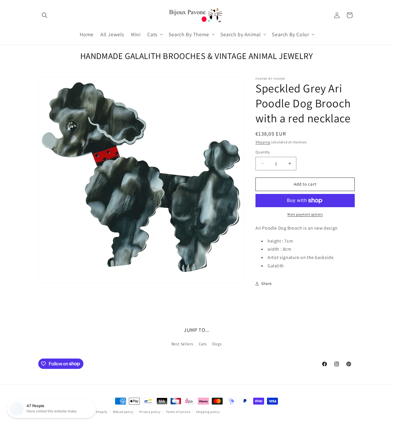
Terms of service (178, 411)
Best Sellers (182, 343)
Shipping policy (208, 411)
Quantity (262, 152)
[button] (44, 15)
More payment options (305, 214)
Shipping (262, 142)
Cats (203, 343)
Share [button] (266, 283)
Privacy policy (150, 411)
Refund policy (123, 411)
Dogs (217, 343)
